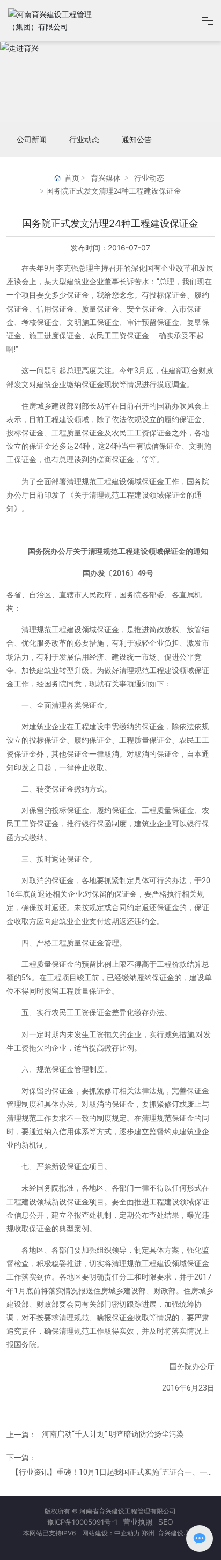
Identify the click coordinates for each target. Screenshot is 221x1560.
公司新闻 (32, 139)
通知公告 (137, 139)
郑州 (149, 1533)
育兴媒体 (106, 178)
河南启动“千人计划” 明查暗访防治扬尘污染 (113, 1434)
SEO (165, 1521)
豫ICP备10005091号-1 (82, 1522)
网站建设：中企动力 (110, 1533)
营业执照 (138, 1521)
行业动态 (84, 139)
